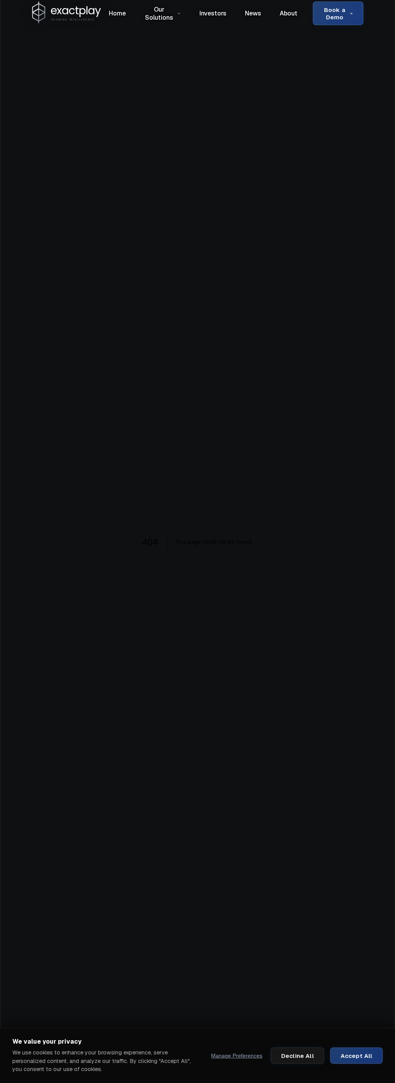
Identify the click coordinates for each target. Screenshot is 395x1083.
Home (117, 13)
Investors (212, 13)
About (288, 13)
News (253, 13)
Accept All (357, 1055)
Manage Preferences (236, 1056)
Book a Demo (334, 13)
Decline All (297, 1055)
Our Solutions (159, 13)
